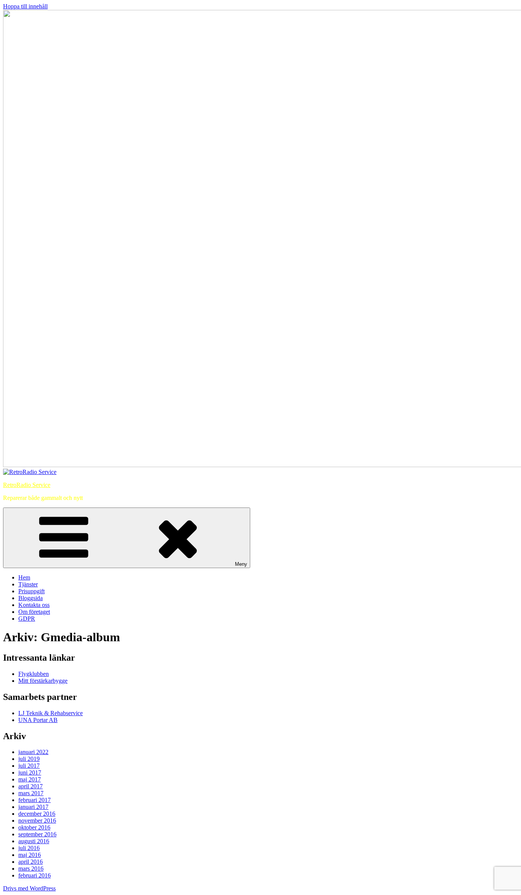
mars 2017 (30, 793)
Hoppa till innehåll (25, 6)
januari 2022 (33, 752)
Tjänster (28, 584)
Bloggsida (30, 598)
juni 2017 (29, 772)
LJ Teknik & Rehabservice (50, 713)
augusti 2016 (33, 841)
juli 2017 (29, 765)
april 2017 (30, 786)
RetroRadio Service (26, 485)
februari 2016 (34, 875)
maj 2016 (29, 855)
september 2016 (37, 834)
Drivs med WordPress (29, 888)
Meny (241, 564)
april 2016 (30, 861)
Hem (24, 577)
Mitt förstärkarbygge (43, 680)
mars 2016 (30, 868)
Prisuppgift (31, 591)
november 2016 (37, 820)
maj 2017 (29, 779)
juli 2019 (29, 759)
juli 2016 (29, 848)
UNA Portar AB (38, 720)
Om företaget (34, 611)
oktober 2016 (34, 827)
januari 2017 (33, 807)
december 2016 (36, 813)
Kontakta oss (34, 605)
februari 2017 (34, 800)
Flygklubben (33, 674)
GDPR (26, 618)
